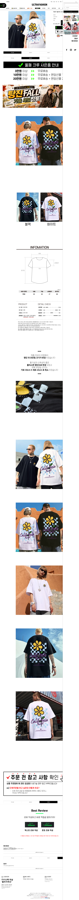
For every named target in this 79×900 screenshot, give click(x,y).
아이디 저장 (66, 9)
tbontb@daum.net (51, 895)
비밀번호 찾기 (75, 13)
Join (56, 1)
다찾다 (3, 5)
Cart (58, 1)
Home (51, 1)
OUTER (43, 8)
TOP (48, 8)
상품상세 (30, 52)
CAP (59, 8)
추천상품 (12, 52)
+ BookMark (7, 1)
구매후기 (48, 52)
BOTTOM (54, 8)
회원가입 (65, 13)
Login (54, 1)
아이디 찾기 (70, 13)
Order (60, 1)
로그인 (71, 11)
